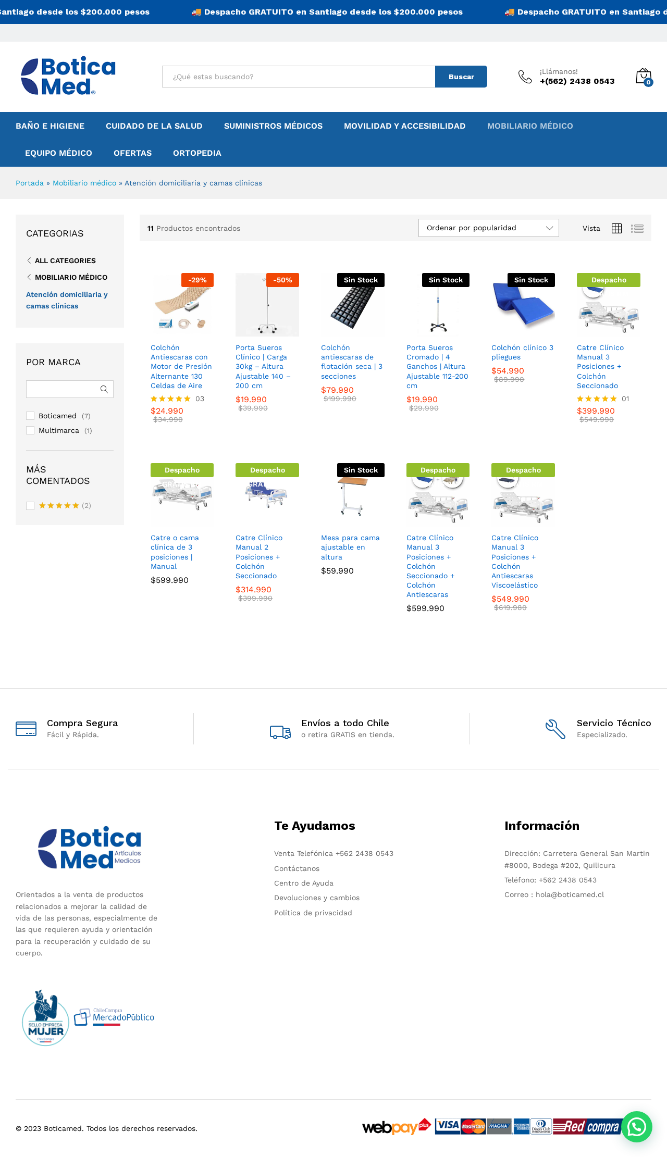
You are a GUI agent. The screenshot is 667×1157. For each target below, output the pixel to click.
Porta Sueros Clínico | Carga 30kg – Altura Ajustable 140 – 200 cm (263, 366)
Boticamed (58, 416)
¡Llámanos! (559, 71)
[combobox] (299, 77)
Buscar (461, 76)
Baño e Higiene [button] (50, 126)
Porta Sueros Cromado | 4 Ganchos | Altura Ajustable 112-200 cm (437, 366)
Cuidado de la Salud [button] (154, 126)
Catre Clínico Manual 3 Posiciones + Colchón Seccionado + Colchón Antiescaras (430, 566)
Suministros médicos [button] (273, 126)
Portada (30, 183)
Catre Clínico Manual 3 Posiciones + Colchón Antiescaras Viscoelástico (514, 561)
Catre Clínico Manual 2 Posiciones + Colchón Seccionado (259, 556)
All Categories (65, 260)
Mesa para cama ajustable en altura (350, 547)
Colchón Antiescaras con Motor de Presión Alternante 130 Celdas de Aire (181, 366)
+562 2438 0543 (364, 853)
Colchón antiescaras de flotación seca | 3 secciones (351, 361)
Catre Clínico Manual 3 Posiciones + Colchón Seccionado (600, 366)
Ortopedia (197, 153)
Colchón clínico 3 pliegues (522, 352)
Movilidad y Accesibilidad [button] (405, 126)
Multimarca (59, 430)
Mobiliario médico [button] (530, 126)
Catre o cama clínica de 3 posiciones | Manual (175, 551)
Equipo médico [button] (58, 153)
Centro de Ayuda (304, 883)
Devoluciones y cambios (317, 897)
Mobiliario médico (84, 183)
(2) (65, 506)
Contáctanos (296, 868)
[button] (636, 1126)
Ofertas (133, 153)
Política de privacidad (313, 913)
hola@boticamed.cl (568, 894)
